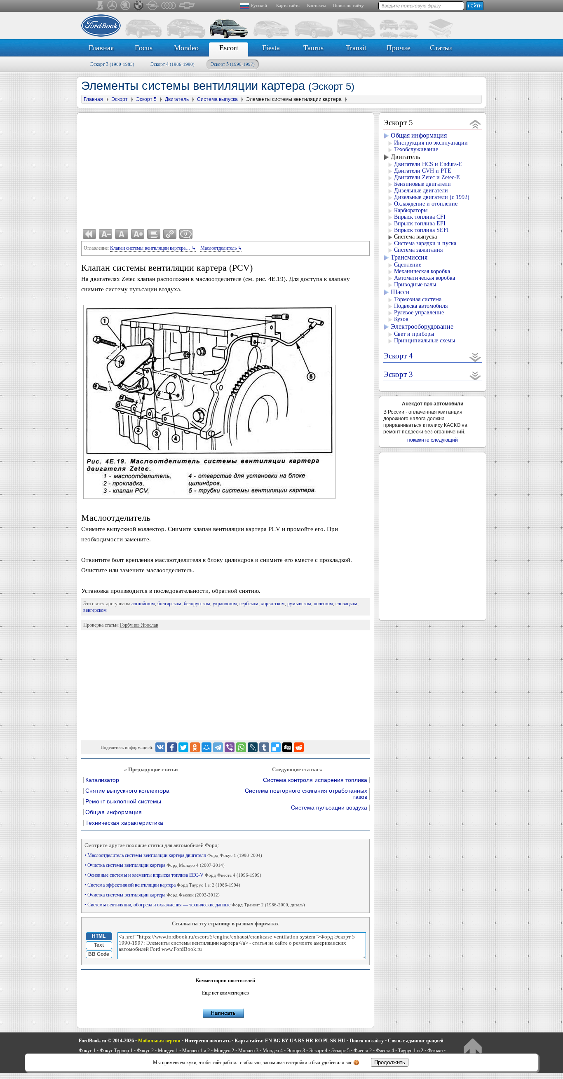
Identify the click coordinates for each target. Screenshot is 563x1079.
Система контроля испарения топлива (315, 780)
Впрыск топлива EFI (420, 223)
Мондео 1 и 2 (196, 1050)
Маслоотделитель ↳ (221, 248)
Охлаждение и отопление (425, 204)
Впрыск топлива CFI (420, 217)
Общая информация (113, 812)
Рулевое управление (419, 312)
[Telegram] (218, 747)
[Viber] (230, 747)
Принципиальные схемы (424, 340)
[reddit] (299, 747)
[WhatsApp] (241, 747)
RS (301, 1041)
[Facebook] (172, 747)
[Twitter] (183, 747)
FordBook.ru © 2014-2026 (106, 1041)
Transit (356, 48)
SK (333, 1041)
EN (268, 1041)
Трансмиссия (409, 257)
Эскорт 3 (112, 64)
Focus (143, 48)
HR (309, 1041)
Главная (101, 48)
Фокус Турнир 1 (116, 1050)
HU (341, 1041)
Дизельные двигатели (421, 190)
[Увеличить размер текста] (137, 234)
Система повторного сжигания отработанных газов (306, 794)
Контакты (316, 5)
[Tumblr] (264, 747)
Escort (228, 48)
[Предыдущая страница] (89, 234)
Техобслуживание (416, 149)
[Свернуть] (475, 124)
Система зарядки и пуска (425, 243)
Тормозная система (417, 299)
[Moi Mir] (206, 747)
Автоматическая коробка (424, 278)
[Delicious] (276, 747)
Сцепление (407, 265)
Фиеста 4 (385, 1050)
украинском (225, 603)
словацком (346, 603)
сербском (248, 603)
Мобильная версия (159, 1041)
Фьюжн (435, 1050)
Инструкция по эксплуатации (431, 143)
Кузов (401, 319)
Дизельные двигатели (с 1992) (431, 197)
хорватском (273, 603)
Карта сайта (288, 5)
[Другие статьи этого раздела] (154, 234)
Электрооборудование (422, 326)
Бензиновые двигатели (422, 184)
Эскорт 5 (233, 64)
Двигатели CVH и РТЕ (422, 171)
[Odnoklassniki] (195, 747)
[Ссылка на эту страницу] (170, 234)
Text (99, 945)
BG (276, 1041)
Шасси (400, 291)
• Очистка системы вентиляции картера (154, 865)
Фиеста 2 (363, 1050)
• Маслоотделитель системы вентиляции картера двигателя (173, 855)
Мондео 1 (168, 1050)
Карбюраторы (410, 210)
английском (143, 603)
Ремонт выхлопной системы (123, 801)
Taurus (313, 48)
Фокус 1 (87, 1050)
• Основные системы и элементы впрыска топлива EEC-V (172, 875)
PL (326, 1041)
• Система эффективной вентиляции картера (162, 885)
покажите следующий (432, 440)
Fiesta (271, 48)
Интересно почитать (207, 1041)
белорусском (197, 603)
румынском (299, 603)
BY (285, 1041)
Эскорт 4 (172, 64)
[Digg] (287, 747)
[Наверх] (472, 1048)
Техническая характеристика (124, 823)
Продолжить (389, 1062)
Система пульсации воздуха (329, 808)
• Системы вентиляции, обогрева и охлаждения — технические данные (194, 905)
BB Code (98, 954)
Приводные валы (415, 284)
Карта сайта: (249, 1041)
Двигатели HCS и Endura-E (428, 164)
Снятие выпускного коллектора (127, 791)
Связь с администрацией (415, 1041)
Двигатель (405, 156)
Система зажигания (418, 250)
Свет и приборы (414, 334)
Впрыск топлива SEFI (421, 230)
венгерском (95, 610)
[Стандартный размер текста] (121, 234)
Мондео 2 (224, 1050)
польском (323, 603)
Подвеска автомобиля (421, 306)
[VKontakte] (160, 747)
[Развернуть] (475, 357)
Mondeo (186, 48)
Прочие (399, 48)
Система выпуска (415, 237)
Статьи (441, 48)
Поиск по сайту (348, 5)
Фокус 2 (145, 1050)
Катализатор (102, 780)
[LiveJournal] (253, 747)
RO (318, 1041)
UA (293, 1041)
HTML (99, 936)
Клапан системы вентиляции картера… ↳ (153, 248)
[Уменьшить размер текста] (105, 234)
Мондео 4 (273, 1050)
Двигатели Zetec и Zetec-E (427, 177)
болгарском (169, 603)
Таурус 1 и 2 (410, 1050)
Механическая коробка (422, 271)
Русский (259, 5)
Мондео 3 (248, 1050)
